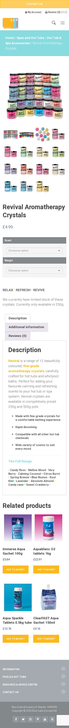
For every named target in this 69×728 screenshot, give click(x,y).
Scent (8, 240)
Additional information (26, 327)
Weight (9, 260)
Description (18, 318)
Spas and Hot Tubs (30, 38)
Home (9, 38)
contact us (34, 4)
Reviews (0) (18, 336)
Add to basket (15, 569)
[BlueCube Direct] (8, 23)
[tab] (17, 318)
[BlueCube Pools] (15, 23)
